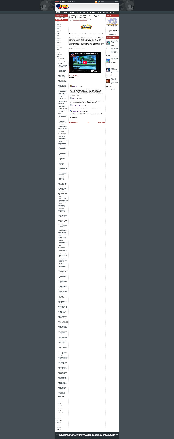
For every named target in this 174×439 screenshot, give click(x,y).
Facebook (85, 12)
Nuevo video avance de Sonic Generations (62, 229)
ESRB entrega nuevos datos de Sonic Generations (62, 342)
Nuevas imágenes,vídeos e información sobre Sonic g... (62, 353)
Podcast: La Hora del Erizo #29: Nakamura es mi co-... (62, 168)
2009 (58, 420)
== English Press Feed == (87, 437)
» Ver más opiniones (110, 89)
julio (59, 401)
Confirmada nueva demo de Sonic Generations (61, 207)
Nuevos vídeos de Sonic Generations (62, 125)
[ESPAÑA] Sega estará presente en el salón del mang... (62, 110)
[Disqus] (87, 101)
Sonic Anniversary (76, 20)
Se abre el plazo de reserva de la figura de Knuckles (62, 281)
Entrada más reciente (73, 122)
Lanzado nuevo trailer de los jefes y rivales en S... (62, 255)
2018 (58, 40)
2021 (58, 33)
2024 (58, 26)
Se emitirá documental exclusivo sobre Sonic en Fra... (62, 158)
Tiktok (99, 12)
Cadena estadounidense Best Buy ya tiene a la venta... (62, 115)
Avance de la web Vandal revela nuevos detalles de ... (62, 249)
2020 (58, 35)
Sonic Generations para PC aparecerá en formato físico (63, 271)
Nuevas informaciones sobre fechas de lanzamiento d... (62, 374)
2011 (58, 56)
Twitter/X (79, 12)
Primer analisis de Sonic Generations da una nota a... (62, 148)
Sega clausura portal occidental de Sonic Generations (62, 379)
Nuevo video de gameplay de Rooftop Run (61, 163)
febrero (59, 412)
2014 (58, 49)
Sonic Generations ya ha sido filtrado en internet (62, 95)
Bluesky (112, 12)
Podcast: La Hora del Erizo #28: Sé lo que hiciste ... (62, 234)
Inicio (57, 1)
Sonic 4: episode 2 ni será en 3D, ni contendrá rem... (62, 303)
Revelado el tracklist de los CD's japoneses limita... (62, 359)
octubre (59, 63)
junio (59, 403)
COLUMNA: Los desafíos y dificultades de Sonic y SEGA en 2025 (114, 69)
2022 (58, 31)
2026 (58, 21)
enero (59, 415)
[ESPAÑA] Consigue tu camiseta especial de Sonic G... (62, 239)
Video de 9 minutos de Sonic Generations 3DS (62, 217)
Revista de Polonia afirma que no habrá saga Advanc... (62, 337)
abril (59, 408)
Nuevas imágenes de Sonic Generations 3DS (62, 153)
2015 (58, 47)
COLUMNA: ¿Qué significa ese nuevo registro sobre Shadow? (114, 50)
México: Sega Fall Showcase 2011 (61, 392)
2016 (58, 45)
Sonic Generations (83, 20)
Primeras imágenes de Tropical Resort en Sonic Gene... (62, 67)
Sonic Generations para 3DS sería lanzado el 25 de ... (63, 202)
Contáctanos (65, 12)
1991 (58, 429)
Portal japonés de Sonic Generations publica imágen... (62, 384)
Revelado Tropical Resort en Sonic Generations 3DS (62, 77)
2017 (58, 42)
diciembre (60, 58)
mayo (59, 405)
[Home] (62, 8)
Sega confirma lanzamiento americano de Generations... (61, 179)
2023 (58, 28)
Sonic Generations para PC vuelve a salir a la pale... (63, 322)
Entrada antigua (101, 122)
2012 (58, 54)
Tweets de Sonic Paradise (60, 17)
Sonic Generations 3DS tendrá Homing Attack (62, 244)
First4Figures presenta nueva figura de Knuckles (62, 332)
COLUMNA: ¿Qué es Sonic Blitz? (114, 59)
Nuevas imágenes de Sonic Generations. (62, 144)
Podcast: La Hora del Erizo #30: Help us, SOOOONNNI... (62, 87)
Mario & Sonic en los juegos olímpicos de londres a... (62, 308)
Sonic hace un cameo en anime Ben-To (62, 197)
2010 (58, 418)
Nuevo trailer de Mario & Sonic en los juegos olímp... (62, 130)
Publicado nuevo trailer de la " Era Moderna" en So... (62, 347)
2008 (58, 422)
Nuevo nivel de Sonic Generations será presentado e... (62, 185)
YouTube (72, 12)
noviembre (60, 61)
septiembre (60, 396)
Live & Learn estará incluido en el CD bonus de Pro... (62, 135)
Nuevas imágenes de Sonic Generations (62, 90)
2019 (58, 38)
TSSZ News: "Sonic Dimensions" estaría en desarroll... (62, 82)
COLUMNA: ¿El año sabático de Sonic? (114, 41)
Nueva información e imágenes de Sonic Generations (62, 173)
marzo (59, 410)
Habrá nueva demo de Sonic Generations (62, 221)
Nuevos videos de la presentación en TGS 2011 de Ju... (62, 369)
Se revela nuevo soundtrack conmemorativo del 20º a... (62, 297)
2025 (58, 24)
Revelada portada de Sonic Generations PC (62, 212)
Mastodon (105, 12)
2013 (58, 52)
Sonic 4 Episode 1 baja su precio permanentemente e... (62, 265)
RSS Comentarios (71, 1)
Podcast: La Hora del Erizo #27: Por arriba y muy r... (62, 328)
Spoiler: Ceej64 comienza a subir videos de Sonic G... (62, 105)
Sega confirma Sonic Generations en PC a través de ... (62, 291)
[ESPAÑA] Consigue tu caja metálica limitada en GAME (62, 190)
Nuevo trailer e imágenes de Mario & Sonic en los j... (62, 225)
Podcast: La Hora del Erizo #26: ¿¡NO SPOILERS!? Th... (62, 389)
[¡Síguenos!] (99, 2)
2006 (58, 427)
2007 (58, 425)
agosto (59, 398)
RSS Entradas (63, 1)
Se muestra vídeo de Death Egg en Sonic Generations (62, 260)
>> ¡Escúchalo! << (112, 34)
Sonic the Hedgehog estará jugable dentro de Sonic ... (63, 140)
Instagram (92, 12)
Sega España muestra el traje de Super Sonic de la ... (62, 364)
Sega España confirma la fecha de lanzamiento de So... (62, 100)
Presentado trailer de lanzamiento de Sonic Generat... (62, 72)
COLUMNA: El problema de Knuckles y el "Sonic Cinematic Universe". (114, 81)
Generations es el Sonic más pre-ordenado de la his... (62, 121)
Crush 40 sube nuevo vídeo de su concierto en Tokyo (62, 318)
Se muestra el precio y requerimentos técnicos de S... (62, 313)
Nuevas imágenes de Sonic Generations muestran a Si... (62, 286)
